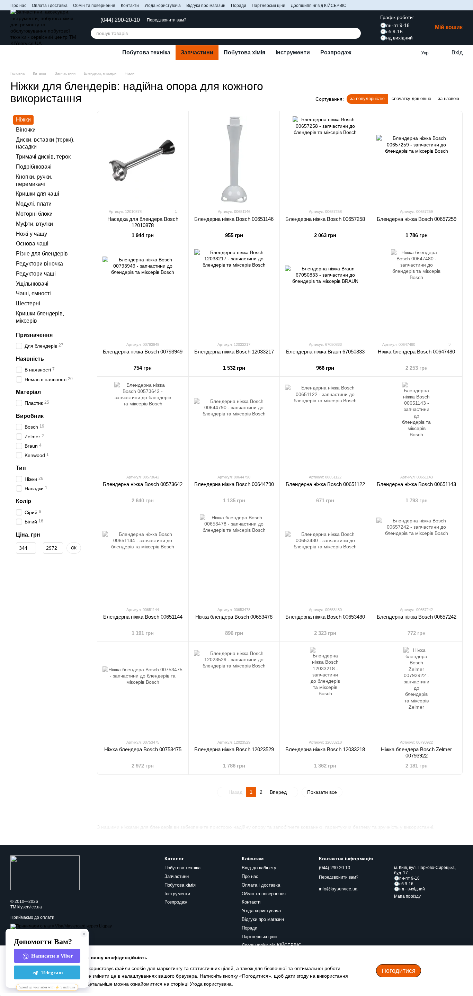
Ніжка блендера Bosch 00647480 (416, 352)
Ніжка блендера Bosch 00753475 (142, 749)
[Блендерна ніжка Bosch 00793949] (142, 292)
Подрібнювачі (34, 167)
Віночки (26, 130)
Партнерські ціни (268, 5)
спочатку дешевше (411, 98)
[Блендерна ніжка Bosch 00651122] (325, 425)
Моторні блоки (34, 214)
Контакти (130, 5)
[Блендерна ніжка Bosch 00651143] (416, 425)
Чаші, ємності (33, 294)
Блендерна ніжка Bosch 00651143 (416, 484)
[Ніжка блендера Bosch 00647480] (416, 292)
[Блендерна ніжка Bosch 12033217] (234, 292)
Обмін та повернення (94, 5)
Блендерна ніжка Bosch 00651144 (142, 617)
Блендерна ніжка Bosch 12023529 (234, 749)
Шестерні (28, 304)
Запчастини (197, 52)
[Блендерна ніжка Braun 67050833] (325, 292)
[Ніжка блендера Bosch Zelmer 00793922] (416, 690)
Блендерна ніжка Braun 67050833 (325, 352)
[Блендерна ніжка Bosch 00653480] (325, 557)
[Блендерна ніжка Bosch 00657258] (325, 159)
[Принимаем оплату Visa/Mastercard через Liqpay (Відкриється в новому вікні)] (61, 926)
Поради (238, 5)
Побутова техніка (146, 52)
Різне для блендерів (42, 254)
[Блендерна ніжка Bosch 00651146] (234, 159)
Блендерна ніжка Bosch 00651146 (234, 219)
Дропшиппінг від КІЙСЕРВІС (318, 5)
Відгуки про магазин (205, 5)
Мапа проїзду (407, 896)
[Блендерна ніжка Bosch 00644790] (234, 425)
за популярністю (367, 98)
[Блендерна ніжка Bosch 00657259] (416, 159)
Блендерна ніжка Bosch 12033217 (234, 352)
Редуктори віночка (39, 264)
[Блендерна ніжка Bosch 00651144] (142, 557)
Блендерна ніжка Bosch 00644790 (234, 484)
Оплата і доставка (50, 5)
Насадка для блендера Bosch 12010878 (142, 222)
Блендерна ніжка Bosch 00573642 (142, 484)
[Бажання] (410, 52)
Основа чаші (32, 244)
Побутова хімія (244, 52)
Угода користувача (162, 5)
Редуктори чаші (36, 274)
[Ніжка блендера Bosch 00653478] (234, 557)
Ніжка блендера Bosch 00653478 (234, 617)
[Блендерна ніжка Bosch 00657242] (416, 557)
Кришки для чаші (37, 194)
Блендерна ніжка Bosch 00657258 (325, 219)
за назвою (448, 98)
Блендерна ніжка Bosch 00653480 (325, 617)
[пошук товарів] (355, 33)
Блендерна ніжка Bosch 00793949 (142, 352)
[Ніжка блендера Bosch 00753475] (142, 690)
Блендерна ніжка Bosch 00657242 (416, 617)
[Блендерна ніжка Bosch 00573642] (142, 425)
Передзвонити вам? (166, 20)
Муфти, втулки (34, 224)
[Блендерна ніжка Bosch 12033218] (325, 690)
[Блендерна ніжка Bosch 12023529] (234, 690)
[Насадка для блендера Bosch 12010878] (142, 159)
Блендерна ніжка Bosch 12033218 (325, 749)
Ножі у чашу (31, 234)
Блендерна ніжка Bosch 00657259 (416, 219)
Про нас (18, 5)
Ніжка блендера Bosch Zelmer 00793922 (416, 752)
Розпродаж (335, 52)
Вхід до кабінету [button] (259, 867)
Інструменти (293, 52)
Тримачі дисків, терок (43, 157)
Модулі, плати (34, 204)
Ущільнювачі (32, 284)
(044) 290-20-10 (120, 20)
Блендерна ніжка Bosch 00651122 (325, 484)
